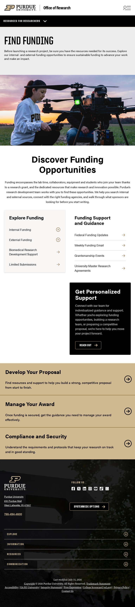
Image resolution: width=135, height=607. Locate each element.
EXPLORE (12, 534)
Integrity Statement (51, 587)
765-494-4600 (13, 514)
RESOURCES (14, 554)
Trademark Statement (98, 583)
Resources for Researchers (22, 21)
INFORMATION (15, 544)
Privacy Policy (121, 587)
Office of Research (57, 8)
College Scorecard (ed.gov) (97, 587)
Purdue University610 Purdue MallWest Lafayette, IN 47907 (17, 501)
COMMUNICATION (17, 564)
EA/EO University (29, 587)
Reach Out (86, 345)
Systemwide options (86, 506)
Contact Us (67, 591)
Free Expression (72, 587)
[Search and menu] (126, 8)
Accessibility (11, 587)
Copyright (29, 583)
